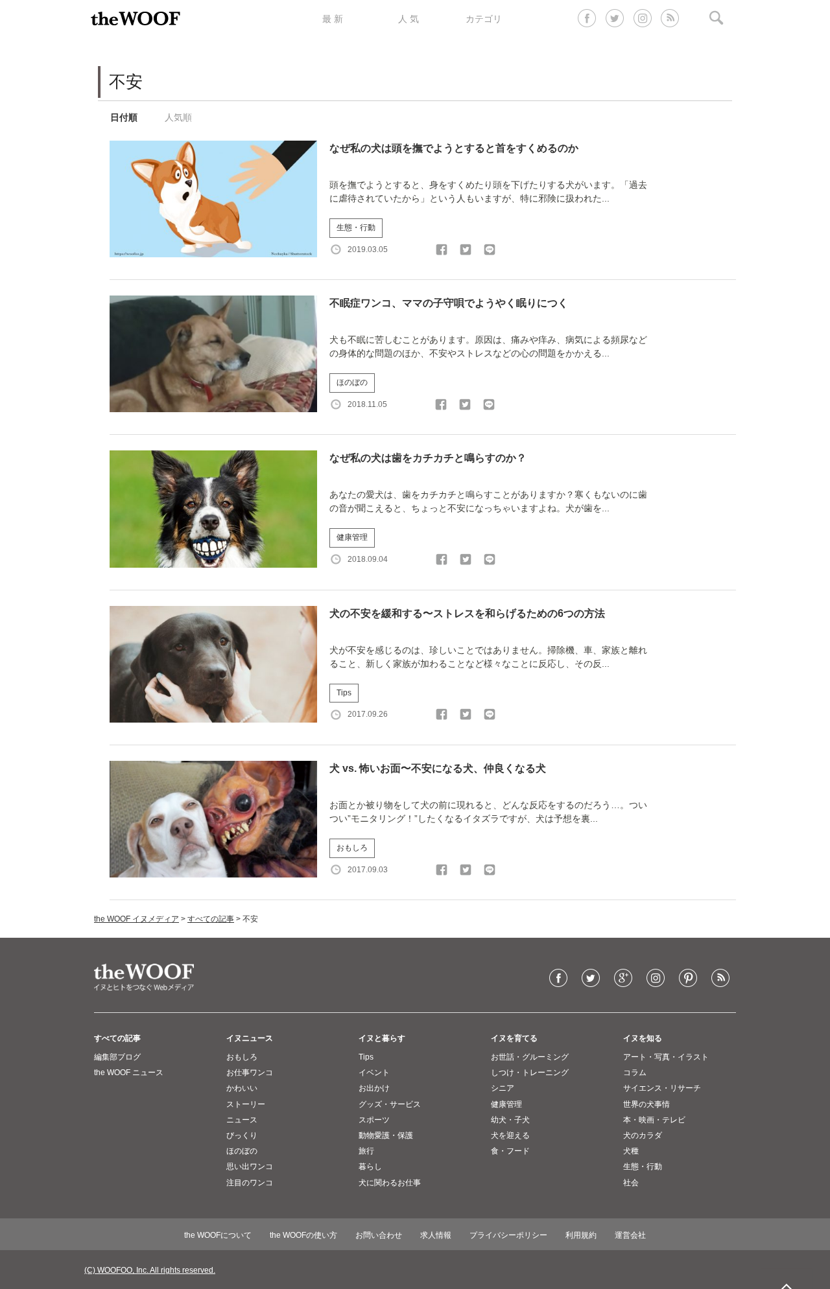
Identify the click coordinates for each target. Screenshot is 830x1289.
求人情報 (435, 1235)
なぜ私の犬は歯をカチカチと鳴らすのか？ (428, 457)
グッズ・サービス (390, 1104)
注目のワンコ (249, 1182)
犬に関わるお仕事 (390, 1182)
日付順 (123, 117)
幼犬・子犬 (510, 1119)
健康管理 (352, 537)
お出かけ (374, 1088)
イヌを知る (642, 1038)
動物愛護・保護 (386, 1135)
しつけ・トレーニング (530, 1072)
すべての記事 (210, 918)
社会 (631, 1182)
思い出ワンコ (249, 1166)
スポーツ (374, 1119)
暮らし (370, 1166)
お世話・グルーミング (530, 1057)
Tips (344, 692)
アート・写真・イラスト (666, 1057)
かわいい (241, 1088)
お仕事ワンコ (249, 1072)
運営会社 (630, 1235)
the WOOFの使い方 (303, 1235)
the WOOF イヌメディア (136, 918)
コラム (634, 1072)
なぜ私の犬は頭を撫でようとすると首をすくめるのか (453, 148)
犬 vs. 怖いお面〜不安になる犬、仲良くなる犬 (437, 768)
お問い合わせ (378, 1235)
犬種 (631, 1150)
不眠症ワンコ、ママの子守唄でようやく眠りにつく (448, 302)
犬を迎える (510, 1135)
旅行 (366, 1150)
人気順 (178, 117)
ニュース (241, 1119)
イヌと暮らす (382, 1038)
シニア (502, 1088)
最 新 (332, 19)
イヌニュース (249, 1038)
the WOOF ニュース (128, 1072)
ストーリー (245, 1104)
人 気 (408, 19)
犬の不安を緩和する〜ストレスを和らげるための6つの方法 (467, 613)
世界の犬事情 (646, 1104)
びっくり (241, 1135)
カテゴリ (484, 19)
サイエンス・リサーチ (662, 1088)
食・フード (510, 1150)
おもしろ (352, 847)
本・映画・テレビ (654, 1119)
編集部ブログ (117, 1057)
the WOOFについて (218, 1235)
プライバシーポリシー (508, 1235)
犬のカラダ (642, 1135)
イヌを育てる (514, 1038)
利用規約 (581, 1235)
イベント (374, 1072)
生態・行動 (356, 227)
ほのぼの (352, 382)
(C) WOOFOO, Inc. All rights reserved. (149, 1270)
